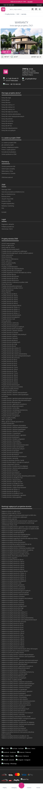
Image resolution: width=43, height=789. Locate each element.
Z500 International (7, 177)
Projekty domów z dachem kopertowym (14, 429)
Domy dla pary (6, 102)
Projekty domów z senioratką (10, 408)
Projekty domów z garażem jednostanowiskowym (17, 398)
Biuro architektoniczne (8, 194)
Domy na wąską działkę (9, 263)
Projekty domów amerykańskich (11, 315)
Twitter (12, 756)
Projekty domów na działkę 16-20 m (12, 288)
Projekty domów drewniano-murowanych (14, 456)
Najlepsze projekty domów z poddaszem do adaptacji (18, 722)
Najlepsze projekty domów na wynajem (14, 707)
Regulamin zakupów (8, 224)
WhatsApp (13, 763)
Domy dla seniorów (7, 121)
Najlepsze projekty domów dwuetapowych (14, 664)
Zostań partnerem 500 (8, 166)
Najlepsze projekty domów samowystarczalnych (16, 705)
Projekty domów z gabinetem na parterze (14, 404)
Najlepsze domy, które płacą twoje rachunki (15, 556)
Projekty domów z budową (10, 470)
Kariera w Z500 (6, 201)
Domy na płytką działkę (9, 418)
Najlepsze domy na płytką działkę (12, 680)
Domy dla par (6, 100)
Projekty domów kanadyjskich (11, 317)
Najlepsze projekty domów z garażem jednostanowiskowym (20, 660)
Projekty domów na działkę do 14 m (12, 483)
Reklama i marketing (8, 206)
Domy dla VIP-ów (7, 126)
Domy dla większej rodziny (10, 112)
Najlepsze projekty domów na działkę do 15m (15, 736)
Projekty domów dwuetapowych (11, 402)
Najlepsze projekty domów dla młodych (13, 711)
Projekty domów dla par (9, 274)
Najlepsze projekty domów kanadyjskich (14, 581)
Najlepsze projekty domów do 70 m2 (13, 635)
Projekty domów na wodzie (10, 383)
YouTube (21, 748)
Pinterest (28, 752)
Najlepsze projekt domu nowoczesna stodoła (15, 651)
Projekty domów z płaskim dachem (12, 330)
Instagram (27, 760)
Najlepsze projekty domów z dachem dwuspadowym (18, 654)
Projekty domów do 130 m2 (10, 377)
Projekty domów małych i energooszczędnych (15, 462)
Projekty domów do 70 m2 (9, 371)
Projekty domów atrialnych (10, 340)
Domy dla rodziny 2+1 (8, 105)
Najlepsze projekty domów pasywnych (13, 589)
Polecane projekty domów (9, 391)
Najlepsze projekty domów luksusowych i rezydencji (17, 550)
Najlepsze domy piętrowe (9, 519)
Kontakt (4, 212)
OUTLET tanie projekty (8, 243)
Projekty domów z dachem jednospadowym (15, 468)
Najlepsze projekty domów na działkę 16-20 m (15, 554)
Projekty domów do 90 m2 (9, 360)
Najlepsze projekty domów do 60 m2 (13, 629)
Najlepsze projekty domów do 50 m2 (13, 627)
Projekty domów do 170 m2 (10, 367)
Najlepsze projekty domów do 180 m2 (13, 639)
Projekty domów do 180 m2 (10, 375)
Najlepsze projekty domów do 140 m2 (13, 643)
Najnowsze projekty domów (10, 389)
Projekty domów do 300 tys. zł (10, 313)
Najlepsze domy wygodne (9, 558)
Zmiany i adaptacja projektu (10, 147)
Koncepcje (5, 396)
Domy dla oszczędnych (9, 130)
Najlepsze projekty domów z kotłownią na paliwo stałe (18, 548)
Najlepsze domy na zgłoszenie (11, 511)
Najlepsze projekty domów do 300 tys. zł (14, 579)
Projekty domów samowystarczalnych (13, 449)
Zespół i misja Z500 (7, 199)
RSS (7, 748)
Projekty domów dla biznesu (10, 280)
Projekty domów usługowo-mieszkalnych (14, 334)
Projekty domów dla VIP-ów (10, 278)
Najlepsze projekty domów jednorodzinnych (15, 552)
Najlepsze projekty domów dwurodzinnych (15, 730)
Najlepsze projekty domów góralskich (13, 585)
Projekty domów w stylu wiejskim (11, 443)
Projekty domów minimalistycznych (12, 452)
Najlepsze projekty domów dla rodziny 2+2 (14, 614)
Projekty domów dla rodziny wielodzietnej (14, 354)
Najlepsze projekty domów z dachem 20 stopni (16, 687)
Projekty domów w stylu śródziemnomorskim (15, 445)
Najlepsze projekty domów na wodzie (13, 647)
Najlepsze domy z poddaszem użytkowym (14, 517)
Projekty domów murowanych (11, 472)
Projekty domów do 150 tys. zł (10, 307)
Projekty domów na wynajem (10, 450)
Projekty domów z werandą (10, 458)
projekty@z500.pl (30, 79)
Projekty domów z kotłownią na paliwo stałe (15, 282)
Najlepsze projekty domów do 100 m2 (13, 562)
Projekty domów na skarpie (10, 332)
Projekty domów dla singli (9, 344)
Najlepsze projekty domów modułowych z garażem (17, 738)
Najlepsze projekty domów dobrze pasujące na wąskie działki (20, 529)
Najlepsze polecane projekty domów (13, 652)
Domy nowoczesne (7, 255)
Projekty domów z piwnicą (9, 336)
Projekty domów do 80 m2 (9, 294)
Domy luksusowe (7, 284)
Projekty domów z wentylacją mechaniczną (14, 410)
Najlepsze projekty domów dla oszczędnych (15, 536)
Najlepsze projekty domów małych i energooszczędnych (19, 718)
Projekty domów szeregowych (11, 416)
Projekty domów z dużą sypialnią (11, 497)
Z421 (17, 14)
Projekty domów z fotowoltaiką (11, 441)
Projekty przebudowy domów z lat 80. (13, 460)
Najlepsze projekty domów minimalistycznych (15, 709)
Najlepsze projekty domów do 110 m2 (13, 637)
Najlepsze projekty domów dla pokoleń (13, 542)
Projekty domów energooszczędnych (13, 327)
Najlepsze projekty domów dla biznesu (13, 546)
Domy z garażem (7, 261)
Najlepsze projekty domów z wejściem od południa (17, 682)
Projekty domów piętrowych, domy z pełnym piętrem (17, 253)
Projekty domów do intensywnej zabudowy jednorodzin (18, 476)
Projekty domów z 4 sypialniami (11, 433)
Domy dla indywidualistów (9, 128)
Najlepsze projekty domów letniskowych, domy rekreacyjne (20, 649)
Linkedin (11, 760)
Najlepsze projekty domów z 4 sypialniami (14, 689)
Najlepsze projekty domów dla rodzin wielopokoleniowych (19, 620)
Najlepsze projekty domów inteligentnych (14, 606)
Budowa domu (6, 196)
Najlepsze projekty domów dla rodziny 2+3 (14, 616)
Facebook (13, 752)
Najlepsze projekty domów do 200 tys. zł (14, 575)
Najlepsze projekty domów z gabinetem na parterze (17, 666)
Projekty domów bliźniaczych (10, 414)
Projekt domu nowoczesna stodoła (12, 387)
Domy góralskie (6, 321)
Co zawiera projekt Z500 (9, 142)
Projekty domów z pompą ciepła (11, 412)
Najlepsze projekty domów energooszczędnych (16, 591)
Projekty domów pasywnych (10, 325)
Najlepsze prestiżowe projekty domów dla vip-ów (16, 544)
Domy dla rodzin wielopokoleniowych (13, 116)
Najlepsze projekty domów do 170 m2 (13, 631)
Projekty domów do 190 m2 (10, 369)
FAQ (3, 208)
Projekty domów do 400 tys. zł (10, 491)
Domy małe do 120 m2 (8, 247)
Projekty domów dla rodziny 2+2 (11, 350)
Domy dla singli (6, 98)
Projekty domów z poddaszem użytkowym (14, 251)
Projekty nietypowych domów (10, 464)
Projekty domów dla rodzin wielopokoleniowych (16, 356)
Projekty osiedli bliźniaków (10, 267)
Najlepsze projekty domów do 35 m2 (13, 625)
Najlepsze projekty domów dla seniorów (14, 621)
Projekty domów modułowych (10, 437)
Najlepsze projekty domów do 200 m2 (13, 567)
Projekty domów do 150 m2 (10, 299)
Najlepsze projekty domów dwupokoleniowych (16, 668)
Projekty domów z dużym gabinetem (13, 485)
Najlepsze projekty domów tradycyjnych (14, 531)
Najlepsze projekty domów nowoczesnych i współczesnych (19, 521)
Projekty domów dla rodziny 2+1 (11, 348)
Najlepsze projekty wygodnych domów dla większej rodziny (20, 538)
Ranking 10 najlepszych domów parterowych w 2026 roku (19, 515)
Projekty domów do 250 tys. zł (10, 311)
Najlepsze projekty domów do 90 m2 (13, 623)
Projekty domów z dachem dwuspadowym (14, 392)
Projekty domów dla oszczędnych (12, 270)
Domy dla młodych (7, 123)
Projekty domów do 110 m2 (10, 373)
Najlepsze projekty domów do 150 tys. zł (14, 573)
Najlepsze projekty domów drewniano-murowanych (17, 713)
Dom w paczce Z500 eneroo (10, 259)
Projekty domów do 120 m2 (10, 298)
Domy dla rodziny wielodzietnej (11, 114)
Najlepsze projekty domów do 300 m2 (13, 569)
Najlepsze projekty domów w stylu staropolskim (16, 703)
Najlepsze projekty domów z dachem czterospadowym (18, 656)
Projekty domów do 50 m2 (9, 363)
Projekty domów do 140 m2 (10, 379)
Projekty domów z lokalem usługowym (13, 439)
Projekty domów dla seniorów (11, 358)
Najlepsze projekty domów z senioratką (14, 670)
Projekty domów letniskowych (11, 385)
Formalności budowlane (9, 152)
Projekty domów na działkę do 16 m (12, 493)
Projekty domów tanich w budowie (12, 329)
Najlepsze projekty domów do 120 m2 (13, 563)
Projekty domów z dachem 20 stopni (12, 431)
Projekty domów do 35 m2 (9, 361)
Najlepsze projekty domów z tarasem (13, 602)
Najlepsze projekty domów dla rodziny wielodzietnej (17, 618)
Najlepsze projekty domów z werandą (13, 714)
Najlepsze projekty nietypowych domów (14, 720)
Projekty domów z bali (8, 319)
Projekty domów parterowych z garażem (14, 435)
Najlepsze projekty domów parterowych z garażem (17, 691)
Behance (26, 756)
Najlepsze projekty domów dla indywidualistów (16, 534)
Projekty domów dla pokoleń (10, 276)
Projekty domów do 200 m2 (10, 301)
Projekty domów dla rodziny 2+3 (11, 352)
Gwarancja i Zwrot (7, 229)
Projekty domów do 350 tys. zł (10, 489)
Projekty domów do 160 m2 (10, 381)
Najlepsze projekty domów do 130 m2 (13, 641)
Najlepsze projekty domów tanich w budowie (15, 592)
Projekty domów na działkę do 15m (12, 478)
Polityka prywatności (8, 226)
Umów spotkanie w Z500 (9, 154)
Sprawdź (30, 1)
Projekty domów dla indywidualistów (13, 268)
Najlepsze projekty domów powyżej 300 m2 (15, 571)
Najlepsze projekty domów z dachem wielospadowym (18, 683)
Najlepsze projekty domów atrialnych (13, 604)
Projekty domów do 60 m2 (9, 365)
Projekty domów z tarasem (10, 338)
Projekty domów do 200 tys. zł (10, 309)
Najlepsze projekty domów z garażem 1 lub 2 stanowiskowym (20, 527)
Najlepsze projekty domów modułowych (14, 693)
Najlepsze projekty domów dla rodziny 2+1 (14, 612)
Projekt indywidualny (8, 203)
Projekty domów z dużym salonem (12, 481)
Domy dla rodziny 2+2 (8, 107)
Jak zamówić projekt (8, 145)
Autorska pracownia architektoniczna (13, 192)
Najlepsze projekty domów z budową (13, 726)
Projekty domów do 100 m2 (10, 296)
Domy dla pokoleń (7, 119)
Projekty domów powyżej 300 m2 (11, 305)
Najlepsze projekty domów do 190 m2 (13, 633)
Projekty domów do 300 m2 (10, 303)
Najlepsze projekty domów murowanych (14, 728)
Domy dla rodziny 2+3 (8, 109)
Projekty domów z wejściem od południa (14, 425)
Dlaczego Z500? (6, 189)
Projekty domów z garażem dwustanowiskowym (16, 400)
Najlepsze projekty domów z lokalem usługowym (16, 695)
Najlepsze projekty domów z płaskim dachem (15, 594)
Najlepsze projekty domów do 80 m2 (13, 560)
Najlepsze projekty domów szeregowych (14, 678)
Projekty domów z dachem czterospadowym (15, 394)
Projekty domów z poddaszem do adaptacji (15, 466)
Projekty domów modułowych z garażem (14, 495)
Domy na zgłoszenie (8, 245)
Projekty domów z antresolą (10, 323)
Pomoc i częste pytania (8, 149)
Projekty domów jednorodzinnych (12, 286)
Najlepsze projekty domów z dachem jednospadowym (18, 724)
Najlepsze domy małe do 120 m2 (11, 513)
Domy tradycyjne (7, 265)
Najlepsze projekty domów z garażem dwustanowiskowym (19, 662)
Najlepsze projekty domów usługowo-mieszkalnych (17, 598)
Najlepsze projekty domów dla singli (12, 608)
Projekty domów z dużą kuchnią (11, 480)
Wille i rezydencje (7, 420)
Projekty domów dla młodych (10, 454)
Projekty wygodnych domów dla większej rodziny (16, 272)
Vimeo (33, 748)
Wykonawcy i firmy (7, 171)
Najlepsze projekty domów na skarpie (13, 596)
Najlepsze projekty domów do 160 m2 (13, 645)
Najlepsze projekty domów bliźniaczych (13, 676)
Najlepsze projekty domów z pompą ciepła (14, 674)
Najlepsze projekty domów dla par (12, 540)
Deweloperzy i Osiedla (8, 173)
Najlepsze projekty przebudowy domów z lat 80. (16, 716)
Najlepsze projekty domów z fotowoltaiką (14, 697)
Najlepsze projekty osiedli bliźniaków (13, 532)
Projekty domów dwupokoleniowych (13, 406)
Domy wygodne (6, 292)
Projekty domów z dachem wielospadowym (15, 427)
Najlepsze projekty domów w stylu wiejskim (15, 699)
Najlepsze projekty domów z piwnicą (13, 600)
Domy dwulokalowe (8, 290)
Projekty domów (9, 14)
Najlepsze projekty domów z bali (11, 583)
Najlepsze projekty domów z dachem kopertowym (17, 685)
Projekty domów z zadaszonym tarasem (14, 487)
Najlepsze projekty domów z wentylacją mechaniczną (18, 672)
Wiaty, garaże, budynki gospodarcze (13, 422)
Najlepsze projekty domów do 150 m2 (13, 565)
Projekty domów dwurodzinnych (11, 474)
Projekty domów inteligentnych (11, 342)
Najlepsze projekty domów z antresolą (13, 587)
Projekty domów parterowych (10, 249)
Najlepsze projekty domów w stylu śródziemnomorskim (18, 701)
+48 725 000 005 (15, 84)
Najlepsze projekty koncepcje (11, 658)
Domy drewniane (7, 257)
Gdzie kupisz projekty (8, 169)
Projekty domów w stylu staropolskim (13, 447)
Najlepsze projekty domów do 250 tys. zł (14, 577)
